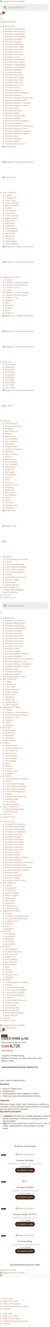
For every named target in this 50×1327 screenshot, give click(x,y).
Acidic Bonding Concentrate (16, 779)
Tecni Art (9, 482)
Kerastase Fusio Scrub (14, 54)
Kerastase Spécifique (13, 110)
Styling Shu (10, 226)
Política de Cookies (10, 1301)
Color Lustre (10, 200)
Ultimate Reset (11, 228)
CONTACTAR (9, 817)
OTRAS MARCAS (11, 807)
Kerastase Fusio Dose (14, 52)
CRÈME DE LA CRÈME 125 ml (25, 1218)
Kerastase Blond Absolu (15, 31)
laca (19, 1058)
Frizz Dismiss (10, 802)
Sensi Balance (11, 475)
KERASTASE (9, 618)
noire (34, 1058)
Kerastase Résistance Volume (17, 105)
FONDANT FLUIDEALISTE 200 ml (25, 1191)
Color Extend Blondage (14, 784)
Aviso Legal (7, 1299)
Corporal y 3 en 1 (12, 287)
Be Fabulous (10, 364)
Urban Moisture (11, 231)
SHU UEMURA (9, 679)
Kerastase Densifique (13, 39)
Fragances (9, 300)
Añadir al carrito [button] (26, 1170)
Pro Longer (9, 472)
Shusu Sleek (10, 221)
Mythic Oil (9, 469)
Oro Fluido (9, 380)
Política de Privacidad (11, 1304)
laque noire (26, 1058)
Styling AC (9, 305)
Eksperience (10, 367)
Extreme (8, 794)
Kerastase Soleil (11, 108)
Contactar (6, 1309)
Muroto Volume (11, 205)
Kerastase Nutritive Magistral (17, 93)
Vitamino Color (11, 485)
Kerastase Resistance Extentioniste (19, 98)
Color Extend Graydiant (15, 789)
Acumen (8, 280)
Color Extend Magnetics (15, 791)
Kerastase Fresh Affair (14, 49)
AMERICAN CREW (11, 707)
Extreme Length (11, 799)
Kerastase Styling (12, 113)
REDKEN (7, 776)
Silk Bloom (9, 223)
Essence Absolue (12, 203)
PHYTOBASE (11, 812)
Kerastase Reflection (13, 95)
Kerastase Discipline (13, 42)
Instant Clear (10, 436)
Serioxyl (8, 477)
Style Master (10, 382)
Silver (7, 480)
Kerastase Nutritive (13, 90)
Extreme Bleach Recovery (15, 796)
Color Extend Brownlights (16, 786)
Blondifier (9, 429)
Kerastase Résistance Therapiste (18, 103)
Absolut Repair (11, 423)
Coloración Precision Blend (16, 285)
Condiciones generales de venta (15, 1306)
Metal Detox (10, 444)
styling (11, 1061)
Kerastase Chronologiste (15, 34)
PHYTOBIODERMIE (14, 809)
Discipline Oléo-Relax (14, 44)
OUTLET (7, 814)
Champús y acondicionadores (17, 282)
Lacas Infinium (11, 439)
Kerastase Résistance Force (16, 100)
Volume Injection (12, 804)
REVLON (7, 728)
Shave (7, 303)
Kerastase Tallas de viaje (15, 116)
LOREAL (7, 743)
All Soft (8, 781)
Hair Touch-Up (11, 431)
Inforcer (8, 434)
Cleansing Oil (10, 198)
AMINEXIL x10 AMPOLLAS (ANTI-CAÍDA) (25, 1164)
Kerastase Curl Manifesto (15, 36)
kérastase (13, 1058)
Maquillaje (9, 370)
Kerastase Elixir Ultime (14, 47)
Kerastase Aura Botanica (15, 29)
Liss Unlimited (11, 441)
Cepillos (8, 195)
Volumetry (9, 487)
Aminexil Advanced (13, 426)
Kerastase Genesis (12, 57)
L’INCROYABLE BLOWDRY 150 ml (25, 1245)
